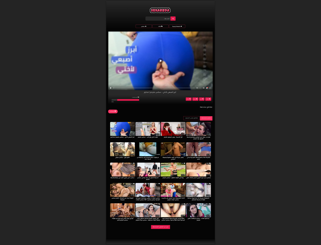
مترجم (194, 99)
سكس (143, 26)
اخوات (207, 99)
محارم (188, 99)
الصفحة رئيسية (176, 26)
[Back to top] (316, 240)
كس (201, 99)
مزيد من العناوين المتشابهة (160, 227)
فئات (159, 26)
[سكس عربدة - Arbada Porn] (160, 10)
